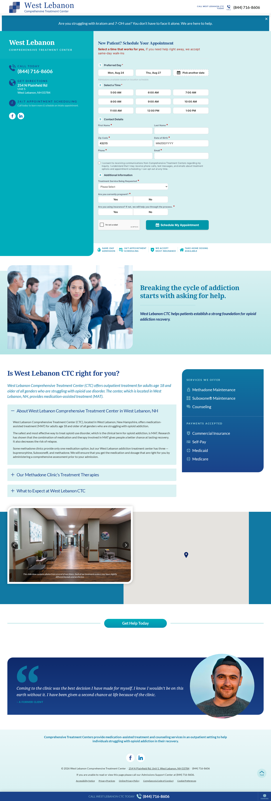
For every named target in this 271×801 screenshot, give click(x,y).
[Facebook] (12, 116)
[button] (186, 555)
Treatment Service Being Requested (118, 181)
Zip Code (104, 137)
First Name (105, 125)
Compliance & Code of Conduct (158, 780)
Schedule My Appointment (180, 225)
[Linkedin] (21, 116)
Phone (102, 150)
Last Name (161, 125)
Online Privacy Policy (129, 780)
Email (158, 150)
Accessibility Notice (85, 780)
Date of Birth (162, 137)
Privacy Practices (107, 780)
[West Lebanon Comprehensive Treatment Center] (64, 7)
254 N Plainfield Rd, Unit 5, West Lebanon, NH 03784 (159, 768)
